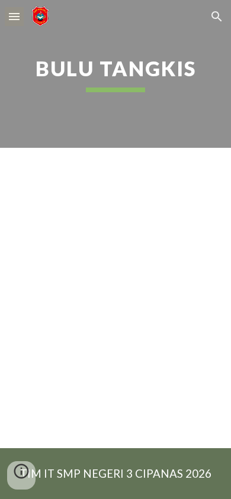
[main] (115, 74)
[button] (14, 16)
